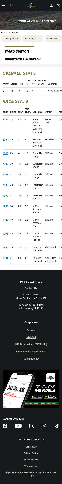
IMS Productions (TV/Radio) (31, 344)
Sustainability (31, 358)
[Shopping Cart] (58, 5)
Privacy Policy (31, 453)
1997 (5, 220)
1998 (5, 206)
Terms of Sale (31, 459)
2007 (5, 119)
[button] (3, 5)
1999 (5, 195)
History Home (11, 38)
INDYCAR (31, 337)
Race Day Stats (33, 38)
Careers (31, 330)
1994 (5, 258)
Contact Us (31, 288)
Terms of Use (31, 466)
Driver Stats (53, 38)
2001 (5, 174)
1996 (5, 233)
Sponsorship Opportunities (31, 351)
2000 (5, 185)
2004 (5, 139)
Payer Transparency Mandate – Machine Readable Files (31, 474)
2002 (5, 163)
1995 (5, 247)
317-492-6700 (31, 294)
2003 (5, 153)
